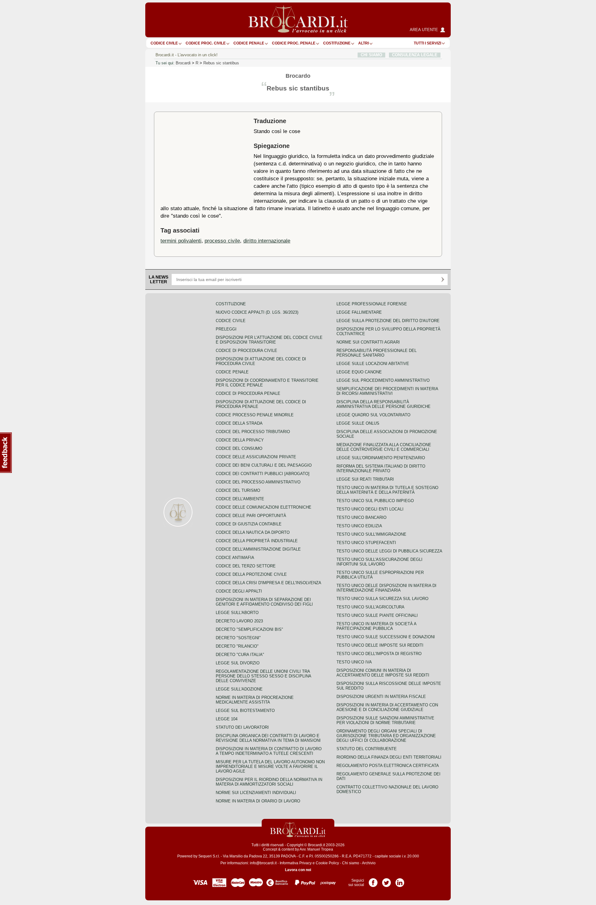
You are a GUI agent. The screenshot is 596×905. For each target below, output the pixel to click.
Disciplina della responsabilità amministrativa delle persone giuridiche (383, 404)
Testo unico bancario (361, 517)
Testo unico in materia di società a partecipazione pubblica (376, 626)
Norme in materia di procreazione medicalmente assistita (255, 699)
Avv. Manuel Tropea (316, 849)
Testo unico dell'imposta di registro (379, 653)
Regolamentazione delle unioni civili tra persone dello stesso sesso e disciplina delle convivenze (263, 676)
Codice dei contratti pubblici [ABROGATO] (262, 473)
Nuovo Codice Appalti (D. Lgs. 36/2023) (257, 312)
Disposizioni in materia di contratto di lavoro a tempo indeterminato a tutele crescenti (269, 751)
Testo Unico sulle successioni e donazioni (385, 637)
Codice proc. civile (206, 43)
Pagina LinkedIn (399, 880)
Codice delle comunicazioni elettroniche (263, 507)
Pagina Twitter (386, 880)
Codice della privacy (240, 440)
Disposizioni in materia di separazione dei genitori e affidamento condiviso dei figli (264, 602)
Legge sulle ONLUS (357, 423)
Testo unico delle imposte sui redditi (379, 645)
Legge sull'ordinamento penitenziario (380, 457)
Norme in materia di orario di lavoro (258, 801)
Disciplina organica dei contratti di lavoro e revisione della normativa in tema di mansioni (268, 738)
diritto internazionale (267, 241)
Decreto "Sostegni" (238, 637)
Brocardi (183, 63)
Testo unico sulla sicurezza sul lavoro (382, 598)
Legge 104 (226, 719)
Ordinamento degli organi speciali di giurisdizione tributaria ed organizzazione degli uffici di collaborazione (386, 736)
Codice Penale (248, 43)
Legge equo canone (359, 372)
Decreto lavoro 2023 (239, 621)
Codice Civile (164, 43)
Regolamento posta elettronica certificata (387, 765)
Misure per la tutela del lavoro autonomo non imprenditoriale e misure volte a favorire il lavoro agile (270, 766)
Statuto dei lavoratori (242, 727)
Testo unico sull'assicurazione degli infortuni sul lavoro (379, 561)
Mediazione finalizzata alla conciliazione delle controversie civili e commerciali (383, 447)
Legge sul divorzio (238, 663)
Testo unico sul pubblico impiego (375, 500)
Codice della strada (239, 423)
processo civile (222, 241)
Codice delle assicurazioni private (256, 457)
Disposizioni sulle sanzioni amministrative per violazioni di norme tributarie (385, 720)
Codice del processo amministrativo (258, 482)
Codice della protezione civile (251, 574)
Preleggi (226, 329)
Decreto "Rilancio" (237, 646)
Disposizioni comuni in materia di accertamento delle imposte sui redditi (382, 672)
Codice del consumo (239, 448)
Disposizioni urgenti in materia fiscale (381, 696)
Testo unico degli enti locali (370, 509)
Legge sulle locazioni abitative (372, 363)
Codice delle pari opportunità (251, 515)
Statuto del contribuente (366, 748)
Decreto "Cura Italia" (240, 654)
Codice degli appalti (239, 591)
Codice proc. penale (293, 43)
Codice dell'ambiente (240, 498)
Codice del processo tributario (253, 431)
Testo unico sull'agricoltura (370, 607)
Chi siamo (350, 863)
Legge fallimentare (359, 312)
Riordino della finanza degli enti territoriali (388, 757)
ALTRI (363, 43)
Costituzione (336, 43)
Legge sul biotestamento (245, 710)
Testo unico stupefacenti (366, 542)
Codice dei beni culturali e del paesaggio (264, 465)
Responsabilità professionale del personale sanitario (376, 353)
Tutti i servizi (427, 43)
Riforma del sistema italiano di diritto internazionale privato (380, 468)
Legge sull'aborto (237, 612)
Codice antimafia (235, 557)
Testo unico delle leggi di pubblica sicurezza (389, 551)
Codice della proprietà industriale (257, 540)
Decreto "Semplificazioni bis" (249, 629)
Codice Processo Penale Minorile (255, 415)
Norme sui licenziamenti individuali (256, 792)
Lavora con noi (298, 870)
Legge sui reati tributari (365, 479)
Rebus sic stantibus (221, 63)
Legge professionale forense (371, 304)
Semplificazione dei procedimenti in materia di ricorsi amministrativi (387, 391)
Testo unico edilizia (359, 526)
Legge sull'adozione (239, 689)
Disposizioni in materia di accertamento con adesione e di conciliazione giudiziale (387, 707)
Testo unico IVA (354, 662)
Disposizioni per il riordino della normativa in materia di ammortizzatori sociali (269, 782)
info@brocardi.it (263, 863)
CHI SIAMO (371, 55)
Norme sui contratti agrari (368, 342)
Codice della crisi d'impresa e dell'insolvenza (268, 582)
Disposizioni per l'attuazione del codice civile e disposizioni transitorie (269, 339)
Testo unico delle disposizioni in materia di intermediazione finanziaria (386, 588)
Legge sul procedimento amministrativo (383, 380)
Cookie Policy (327, 863)
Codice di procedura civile (246, 350)
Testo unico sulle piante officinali (377, 615)
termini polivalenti (180, 241)
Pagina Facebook (373, 880)
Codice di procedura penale (248, 393)
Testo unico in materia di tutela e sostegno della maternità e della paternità (387, 490)
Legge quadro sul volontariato (373, 415)
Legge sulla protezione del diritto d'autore (388, 320)
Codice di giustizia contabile (249, 524)
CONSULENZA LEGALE (414, 55)
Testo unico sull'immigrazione (371, 534)
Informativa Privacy (296, 863)
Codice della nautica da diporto (253, 532)
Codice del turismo (238, 490)
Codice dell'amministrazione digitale (258, 549)
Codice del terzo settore (246, 566)
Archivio (369, 863)
